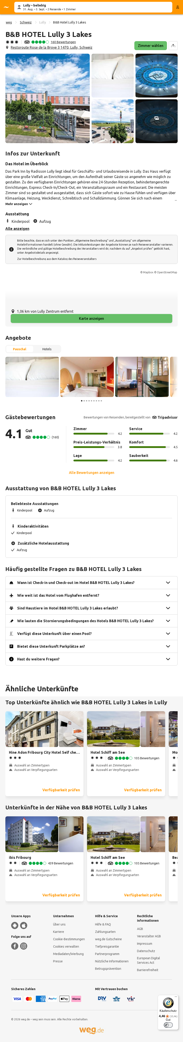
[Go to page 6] (94, 400)
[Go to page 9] (101, 400)
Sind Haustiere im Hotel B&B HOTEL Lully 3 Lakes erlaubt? (67, 608)
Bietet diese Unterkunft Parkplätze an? (51, 646)
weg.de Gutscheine (108, 939)
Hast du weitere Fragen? (38, 659)
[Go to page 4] (89, 400)
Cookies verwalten (66, 946)
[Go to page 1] (81, 400)
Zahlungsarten (105, 932)
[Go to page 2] (84, 400)
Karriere (58, 932)
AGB (140, 929)
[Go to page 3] (86, 400)
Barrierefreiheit (147, 970)
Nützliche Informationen (112, 961)
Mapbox (148, 272)
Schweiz (26, 22)
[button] (47, 98)
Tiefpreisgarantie (107, 946)
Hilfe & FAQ (103, 924)
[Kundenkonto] (177, 7)
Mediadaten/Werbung (68, 954)
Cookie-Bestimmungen (69, 939)
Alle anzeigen (17, 229)
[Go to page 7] (96, 400)
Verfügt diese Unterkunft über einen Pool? (54, 634)
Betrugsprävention (108, 968)
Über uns (59, 924)
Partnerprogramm (107, 954)
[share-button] (173, 45)
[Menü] (176, 997)
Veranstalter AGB (149, 936)
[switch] (168, 1025)
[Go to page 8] (99, 400)
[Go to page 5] (91, 400)
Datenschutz (146, 951)
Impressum (144, 943)
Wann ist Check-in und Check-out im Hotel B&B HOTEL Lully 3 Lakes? (76, 583)
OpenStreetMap (167, 272)
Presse (58, 961)
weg (9, 22)
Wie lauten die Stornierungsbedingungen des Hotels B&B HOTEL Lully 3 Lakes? (85, 621)
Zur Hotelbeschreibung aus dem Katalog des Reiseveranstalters (56, 258)
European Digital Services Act (148, 960)
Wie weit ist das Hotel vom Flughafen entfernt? (58, 595)
